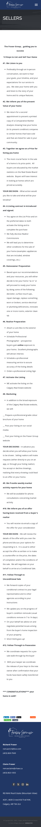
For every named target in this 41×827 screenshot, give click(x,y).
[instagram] (23, 784)
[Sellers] (20, 20)
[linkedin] (27, 784)
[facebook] (14, 784)
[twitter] (18, 784)
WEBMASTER (29, 823)
